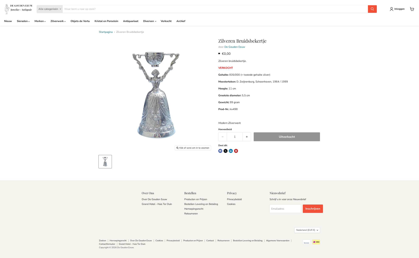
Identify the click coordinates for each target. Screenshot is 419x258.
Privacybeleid (234, 199)
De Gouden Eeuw (234, 47)
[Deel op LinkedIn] (231, 151)
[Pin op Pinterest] (236, 151)
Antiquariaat (130, 21)
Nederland (305, 230)
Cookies (231, 204)
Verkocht (166, 21)
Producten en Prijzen (195, 199)
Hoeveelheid (225, 129)
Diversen (149, 21)
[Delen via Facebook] (220, 151)
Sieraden (22, 21)
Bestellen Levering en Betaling (201, 204)
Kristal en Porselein (106, 21)
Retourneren (191, 213)
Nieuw (8, 21)
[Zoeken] (372, 9)
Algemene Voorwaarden (277, 240)
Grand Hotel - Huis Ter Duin (157, 204)
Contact (210, 240)
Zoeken (102, 240)
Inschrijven (312, 209)
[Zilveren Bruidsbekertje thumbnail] (105, 161)
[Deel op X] (226, 151)
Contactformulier (107, 244)
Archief (180, 21)
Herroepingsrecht (193, 208)
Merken (39, 21)
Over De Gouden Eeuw (154, 199)
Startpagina (106, 32)
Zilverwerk (57, 21)
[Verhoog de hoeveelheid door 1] (247, 136)
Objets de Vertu (80, 21)
